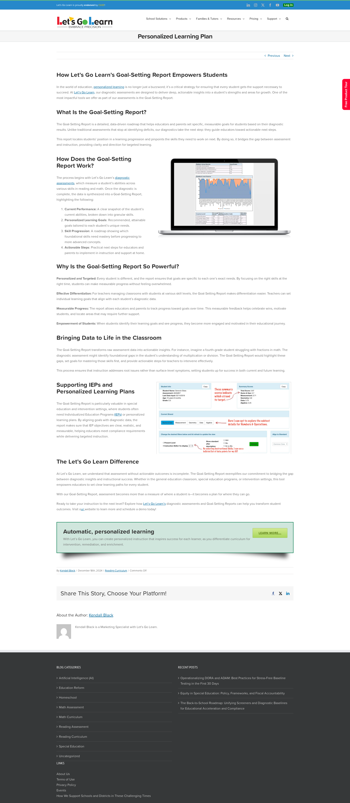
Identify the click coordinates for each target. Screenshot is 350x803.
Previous (274, 55)
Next (287, 55)
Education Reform (71, 687)
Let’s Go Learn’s (154, 503)
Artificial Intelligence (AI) (76, 678)
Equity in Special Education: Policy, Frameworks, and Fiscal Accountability (232, 693)
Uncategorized (69, 756)
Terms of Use (66, 779)
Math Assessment (71, 707)
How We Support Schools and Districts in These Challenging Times (104, 795)
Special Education (71, 746)
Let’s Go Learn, (84, 92)
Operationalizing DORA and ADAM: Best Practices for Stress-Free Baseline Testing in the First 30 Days (233, 681)
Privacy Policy (66, 785)
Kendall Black (67, 570)
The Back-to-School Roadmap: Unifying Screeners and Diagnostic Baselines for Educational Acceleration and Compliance (233, 706)
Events (61, 790)
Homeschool (68, 697)
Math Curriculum (70, 717)
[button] (287, 19)
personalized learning (109, 87)
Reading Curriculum (116, 570)
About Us (63, 774)
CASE (101, 5)
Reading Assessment (74, 726)
